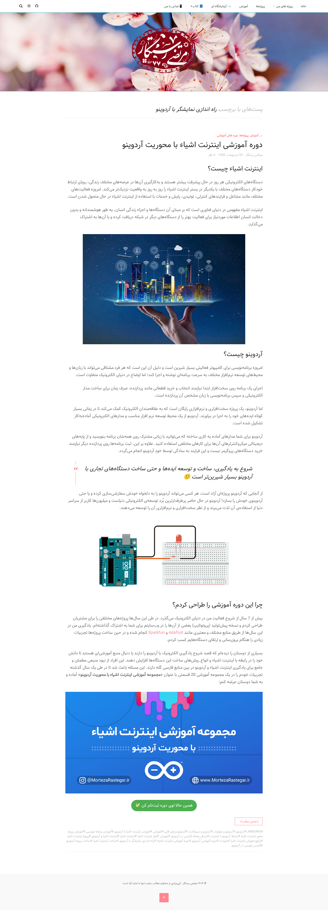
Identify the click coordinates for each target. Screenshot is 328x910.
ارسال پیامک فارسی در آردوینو (189, 836)
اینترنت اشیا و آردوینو (104, 836)
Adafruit (176, 632)
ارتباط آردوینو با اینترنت (224, 836)
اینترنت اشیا (127, 836)
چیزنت (224, 840)
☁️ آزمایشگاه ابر (221, 6)
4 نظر (211, 154)
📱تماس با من (173, 6)
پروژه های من (284, 6)
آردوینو (241, 831)
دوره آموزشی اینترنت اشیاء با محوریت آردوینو (192, 144)
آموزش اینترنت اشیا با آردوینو (132, 831)
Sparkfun (156, 632)
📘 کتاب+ (197, 6)
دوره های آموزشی (227, 135)
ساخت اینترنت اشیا (105, 840)
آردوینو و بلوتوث (223, 831)
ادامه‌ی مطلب (250, 821)
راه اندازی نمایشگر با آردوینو (137, 840)
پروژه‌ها (260, 6)
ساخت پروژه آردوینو (78, 840)
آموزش (243, 6)
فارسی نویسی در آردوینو (246, 845)
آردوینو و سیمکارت (200, 831)
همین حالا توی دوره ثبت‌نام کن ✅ (164, 805)
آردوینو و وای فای (175, 831)
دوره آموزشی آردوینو (204, 840)
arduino (254, 831)
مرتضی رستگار (254, 154)
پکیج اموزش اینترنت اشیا (246, 840)
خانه (303, 6)
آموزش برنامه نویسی (99, 831)
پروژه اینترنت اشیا (78, 836)
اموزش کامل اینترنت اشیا (153, 836)
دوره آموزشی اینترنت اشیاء (173, 840)
